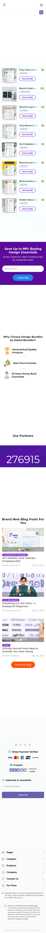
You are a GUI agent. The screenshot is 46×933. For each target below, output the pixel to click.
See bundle (27, 79)
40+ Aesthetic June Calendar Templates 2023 (18, 560)
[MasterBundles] (23, 4)
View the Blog (23, 664)
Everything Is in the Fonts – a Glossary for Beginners (18, 605)
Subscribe (23, 277)
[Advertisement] (23, 40)
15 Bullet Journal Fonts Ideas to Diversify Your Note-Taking (20, 650)
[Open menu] (5, 5)
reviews (32, 771)
